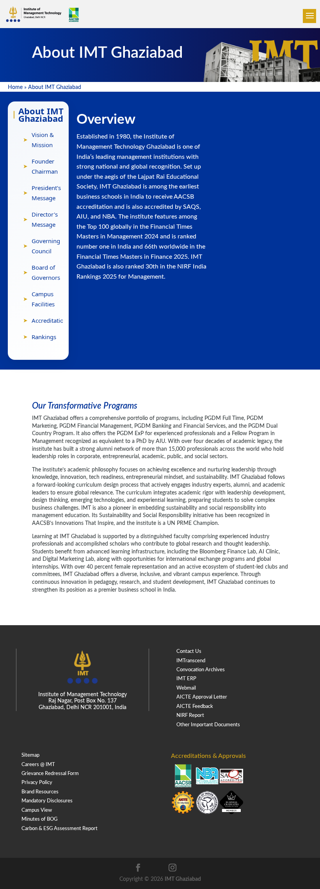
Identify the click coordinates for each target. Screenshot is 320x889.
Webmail (186, 688)
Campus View (36, 810)
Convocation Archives (200, 669)
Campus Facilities (43, 299)
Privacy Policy (36, 782)
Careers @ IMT (38, 764)
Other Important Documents (208, 724)
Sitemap (30, 755)
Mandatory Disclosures (47, 801)
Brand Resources (40, 792)
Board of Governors (46, 272)
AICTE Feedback (194, 706)
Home (15, 87)
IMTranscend (190, 660)
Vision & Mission (43, 140)
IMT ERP (186, 678)
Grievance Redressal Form (50, 773)
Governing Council (46, 246)
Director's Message (45, 219)
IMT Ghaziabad (183, 879)
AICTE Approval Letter (201, 697)
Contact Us (188, 651)
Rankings (44, 337)
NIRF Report (190, 715)
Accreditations (51, 320)
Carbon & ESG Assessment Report (59, 828)
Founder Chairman (45, 166)
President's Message (46, 193)
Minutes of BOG (39, 819)
